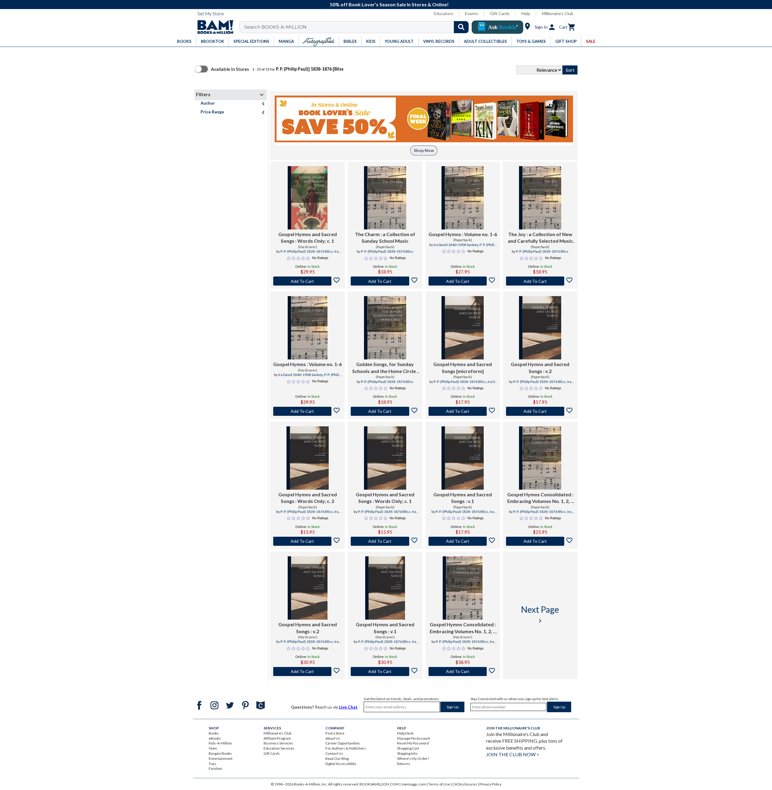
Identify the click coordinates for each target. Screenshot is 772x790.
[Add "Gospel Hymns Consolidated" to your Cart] (540, 541)
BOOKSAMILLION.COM (379, 784)
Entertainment (221, 758)
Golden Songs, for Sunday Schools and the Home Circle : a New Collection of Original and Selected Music (385, 367)
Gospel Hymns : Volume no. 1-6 (463, 234)
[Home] (214, 27)
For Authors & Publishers (345, 748)
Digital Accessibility (340, 763)
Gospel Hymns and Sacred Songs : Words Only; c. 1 (307, 237)
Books (214, 733)
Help (525, 13)
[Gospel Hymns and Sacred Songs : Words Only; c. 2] (307, 458)
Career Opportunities (342, 743)
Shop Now (424, 150)
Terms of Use (439, 784)
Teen (213, 748)
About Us (332, 738)
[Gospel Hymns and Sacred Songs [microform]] (462, 328)
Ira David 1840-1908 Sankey (313, 254)
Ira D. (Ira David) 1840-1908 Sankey (467, 384)
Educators (443, 13)
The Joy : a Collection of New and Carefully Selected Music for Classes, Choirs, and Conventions (540, 238)
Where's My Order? (413, 758)
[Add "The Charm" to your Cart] (385, 281)
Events (471, 13)
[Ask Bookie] (497, 27)
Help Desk (405, 733)
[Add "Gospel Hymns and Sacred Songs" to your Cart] (307, 281)
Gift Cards (500, 13)
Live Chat (348, 706)
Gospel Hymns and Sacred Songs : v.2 (540, 367)
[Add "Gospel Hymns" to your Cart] (463, 281)
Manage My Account (413, 738)
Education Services (279, 748)
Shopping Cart (408, 748)
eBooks (215, 738)
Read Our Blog (337, 758)
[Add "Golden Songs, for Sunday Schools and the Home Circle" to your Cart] (385, 411)
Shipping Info (407, 753)
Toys (212, 763)
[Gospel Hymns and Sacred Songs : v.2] (540, 328)
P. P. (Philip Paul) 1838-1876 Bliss (306, 251)
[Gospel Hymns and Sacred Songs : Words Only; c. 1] (307, 198)
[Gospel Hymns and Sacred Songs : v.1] (462, 458)
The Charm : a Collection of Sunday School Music (385, 237)
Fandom (215, 768)
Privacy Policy (490, 784)
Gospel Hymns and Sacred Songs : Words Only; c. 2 (307, 497)
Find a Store (334, 733)
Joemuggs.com (413, 784)
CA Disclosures (464, 784)
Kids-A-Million (220, 743)
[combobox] (357, 27)
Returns (403, 763)
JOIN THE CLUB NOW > (512, 754)
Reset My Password (413, 743)
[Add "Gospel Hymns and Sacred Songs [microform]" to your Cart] (463, 411)
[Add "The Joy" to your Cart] (540, 281)
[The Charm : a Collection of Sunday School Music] (385, 198)
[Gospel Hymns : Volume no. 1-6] (462, 198)
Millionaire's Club (557, 13)
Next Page (540, 614)
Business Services (278, 743)
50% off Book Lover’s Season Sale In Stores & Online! (389, 4)
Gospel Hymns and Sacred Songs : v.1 (462, 497)
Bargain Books (220, 753)
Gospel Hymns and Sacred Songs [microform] (462, 367)
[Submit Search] (461, 27)
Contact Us (334, 753)
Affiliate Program (277, 738)
